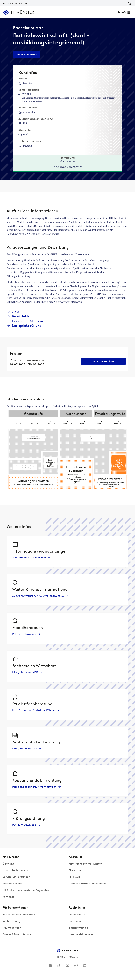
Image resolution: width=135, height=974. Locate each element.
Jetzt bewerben (26, 54)
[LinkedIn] (84, 965)
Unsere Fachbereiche (16, 870)
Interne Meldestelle (81, 934)
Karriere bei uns (12, 883)
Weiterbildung (11, 921)
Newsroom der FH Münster (85, 863)
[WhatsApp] (76, 965)
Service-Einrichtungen (16, 876)
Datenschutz (77, 914)
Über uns (8, 863)
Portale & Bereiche (13, 3)
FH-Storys (75, 870)
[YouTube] (67, 965)
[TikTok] (59, 965)
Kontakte (8, 896)
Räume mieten (12, 927)
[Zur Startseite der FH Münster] (19, 12)
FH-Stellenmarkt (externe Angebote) (26, 890)
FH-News (74, 876)
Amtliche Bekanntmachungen (88, 883)
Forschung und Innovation (19, 914)
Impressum (75, 921)
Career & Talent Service (17, 934)
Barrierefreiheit (78, 927)
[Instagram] (50, 965)
